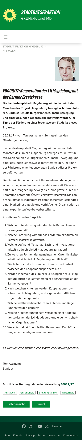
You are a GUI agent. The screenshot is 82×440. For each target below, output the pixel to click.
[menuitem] (7, 435)
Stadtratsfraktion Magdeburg (23, 46)
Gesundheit (27, 392)
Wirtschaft (68, 392)
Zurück (41, 404)
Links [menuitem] (55, 426)
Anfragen (9, 50)
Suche (41, 435)
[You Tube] (40, 426)
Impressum (54, 435)
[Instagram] (30, 426)
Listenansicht (16, 404)
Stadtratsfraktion (40, 12)
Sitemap (30, 435)
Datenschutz (70, 435)
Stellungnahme (48, 392)
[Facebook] (23, 426)
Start (7, 435)
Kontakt (17, 435)
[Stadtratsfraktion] (10, 15)
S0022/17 (67, 384)
